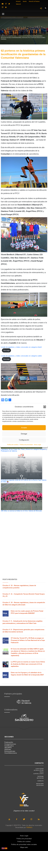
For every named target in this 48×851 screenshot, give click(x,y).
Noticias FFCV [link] (26, 37)
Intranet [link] (18, 1)
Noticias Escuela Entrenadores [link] (11, 37)
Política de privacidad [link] (26, 444)
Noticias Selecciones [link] (38, 37)
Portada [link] (3, 39)
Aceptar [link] (24, 428)
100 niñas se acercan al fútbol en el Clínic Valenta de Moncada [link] (21, 511)
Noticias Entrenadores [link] (34, 36)
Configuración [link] (24, 440)
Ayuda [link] (25, 1)
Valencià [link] (18, 4)
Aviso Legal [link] (37, 444)
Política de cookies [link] (13, 444)
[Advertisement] (24, 551)
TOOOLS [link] (29, 827)
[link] (2, 3)
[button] (45, 407)
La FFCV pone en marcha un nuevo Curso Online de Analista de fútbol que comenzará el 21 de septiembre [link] (28, 664)
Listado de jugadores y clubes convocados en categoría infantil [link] (21, 347)
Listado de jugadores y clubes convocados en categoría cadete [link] (21, 356)
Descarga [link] (6, 350)
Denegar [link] (24, 434)
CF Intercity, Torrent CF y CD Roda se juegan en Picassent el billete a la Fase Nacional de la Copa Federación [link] (28, 640)
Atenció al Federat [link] (34, 1)
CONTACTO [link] (40, 781)
